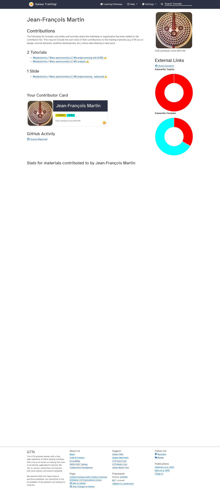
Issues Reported (38, 139)
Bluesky (160, 458)
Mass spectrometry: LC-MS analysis (68, 61)
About (72, 454)
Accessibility (75, 461)
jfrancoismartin (166, 66)
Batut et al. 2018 (162, 471)
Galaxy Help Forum (120, 458)
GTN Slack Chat (119, 461)
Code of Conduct (77, 458)
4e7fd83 (124, 477)
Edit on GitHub (78, 483)
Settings (149, 5)
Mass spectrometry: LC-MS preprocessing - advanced (77, 77)
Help (132, 5)
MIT (114, 480)
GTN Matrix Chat (119, 464)
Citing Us (159, 474)
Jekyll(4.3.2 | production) (123, 484)
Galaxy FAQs (117, 454)
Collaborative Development (81, 468)
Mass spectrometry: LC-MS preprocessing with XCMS (77, 58)
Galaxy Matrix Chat (120, 468)
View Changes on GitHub (83, 487)
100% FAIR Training (78, 464)
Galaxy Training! (45, 4)
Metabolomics (40, 58)
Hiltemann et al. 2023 (164, 467)
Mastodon (161, 454)
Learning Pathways (112, 5)
